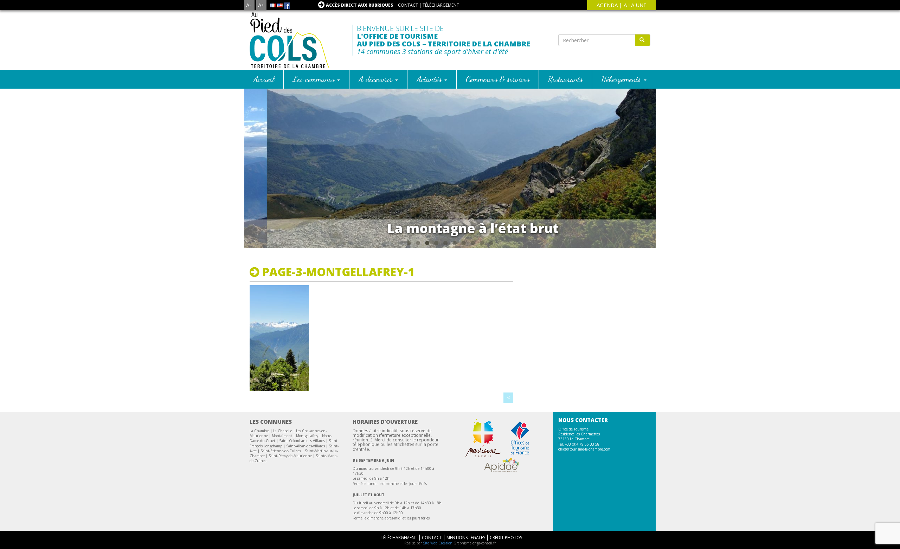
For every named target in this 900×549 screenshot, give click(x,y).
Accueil (263, 79)
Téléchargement (441, 5)
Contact (408, 5)
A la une (635, 4)
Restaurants (565, 79)
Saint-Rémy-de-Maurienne (290, 455)
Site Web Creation (437, 543)
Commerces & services (497, 79)
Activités (430, 79)
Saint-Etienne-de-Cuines (281, 450)
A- (248, 4)
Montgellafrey (307, 435)
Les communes (314, 79)
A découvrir (376, 79)
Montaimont (282, 435)
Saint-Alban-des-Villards (305, 445)
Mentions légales (465, 538)
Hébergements (622, 79)
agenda (607, 4)
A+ (261, 4)
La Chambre (259, 430)
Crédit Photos (506, 538)
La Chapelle (282, 430)
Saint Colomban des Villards (302, 440)
